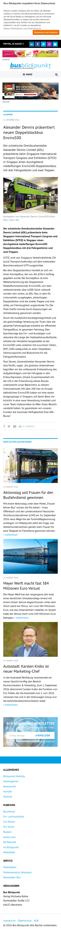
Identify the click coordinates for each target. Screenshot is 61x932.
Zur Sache (8, 826)
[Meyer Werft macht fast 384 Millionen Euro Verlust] (30, 556)
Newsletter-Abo (12, 877)
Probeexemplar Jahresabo (17, 872)
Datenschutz (25, 920)
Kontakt (7, 791)
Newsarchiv (9, 786)
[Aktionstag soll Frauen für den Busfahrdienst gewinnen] (30, 465)
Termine (7, 796)
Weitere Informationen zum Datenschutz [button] (21, 29)
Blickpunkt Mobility (14, 776)
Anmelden (42, 735)
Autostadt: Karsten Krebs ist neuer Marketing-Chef (26, 669)
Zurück (30, 426)
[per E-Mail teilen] (14, 426)
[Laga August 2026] (30, 53)
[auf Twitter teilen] (9, 426)
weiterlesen (11, 534)
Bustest (7, 831)
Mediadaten (9, 867)
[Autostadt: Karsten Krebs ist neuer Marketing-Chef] (30, 639)
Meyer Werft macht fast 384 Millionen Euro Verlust (26, 586)
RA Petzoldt (9, 842)
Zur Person (9, 821)
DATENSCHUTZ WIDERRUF (43, 741)
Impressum (9, 920)
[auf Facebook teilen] (4, 426)
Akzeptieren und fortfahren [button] (46, 32)
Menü (28, 74)
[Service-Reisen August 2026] (30, 91)
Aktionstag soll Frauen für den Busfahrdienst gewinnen (28, 495)
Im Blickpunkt (11, 847)
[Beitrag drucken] (20, 426)
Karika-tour (9, 837)
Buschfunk (9, 811)
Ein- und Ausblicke (13, 816)
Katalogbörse (10, 781)
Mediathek (9, 852)
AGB (36, 920)
